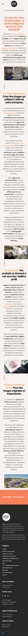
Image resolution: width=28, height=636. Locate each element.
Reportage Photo (7, 568)
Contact (4, 575)
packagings (9, 304)
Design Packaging (7, 561)
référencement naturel (10, 48)
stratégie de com (10, 113)
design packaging (18, 34)
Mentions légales (6, 600)
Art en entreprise (7, 572)
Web (3, 563)
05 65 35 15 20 (6, 587)
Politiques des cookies (8, 604)
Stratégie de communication (10, 558)
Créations (5, 570)
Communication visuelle (9, 556)
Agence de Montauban (8, 551)
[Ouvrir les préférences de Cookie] (3, 634)
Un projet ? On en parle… (14, 497)
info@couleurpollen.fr (7, 585)
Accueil (4, 549)
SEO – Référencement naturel (10, 565)
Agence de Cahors (7, 554)
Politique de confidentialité (8, 602)
